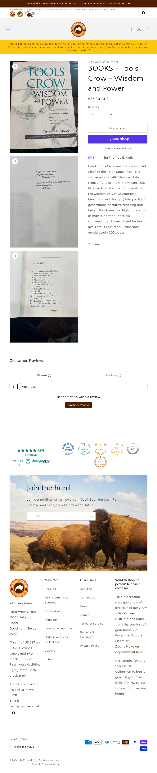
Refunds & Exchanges (87, 634)
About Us (86, 589)
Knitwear (51, 619)
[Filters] (14, 386)
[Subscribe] (91, 516)
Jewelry (50, 650)
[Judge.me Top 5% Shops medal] (133, 449)
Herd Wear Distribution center (43, 760)
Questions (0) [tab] (113, 375)
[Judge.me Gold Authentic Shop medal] (100, 449)
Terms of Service (91, 623)
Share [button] (96, 244)
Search (85, 615)
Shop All (50, 589)
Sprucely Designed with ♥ (45, 764)
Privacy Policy (89, 646)
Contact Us (87, 597)
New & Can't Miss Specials (57, 600)
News (83, 606)
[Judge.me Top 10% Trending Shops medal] (100, 462)
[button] (8, 29)
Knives (49, 659)
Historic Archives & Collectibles (58, 639)
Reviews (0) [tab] (44, 375)
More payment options (118, 148)
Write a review (78, 405)
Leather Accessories (59, 628)
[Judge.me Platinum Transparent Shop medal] (84, 449)
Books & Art (53, 611)
